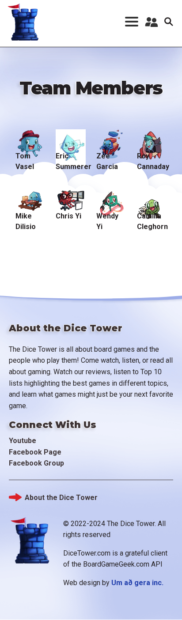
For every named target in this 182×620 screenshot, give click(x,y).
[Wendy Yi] (111, 198)
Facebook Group (36, 463)
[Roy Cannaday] (152, 138)
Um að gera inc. (137, 583)
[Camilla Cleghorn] (152, 198)
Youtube (22, 440)
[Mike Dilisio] (30, 198)
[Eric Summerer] (70, 138)
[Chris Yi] (70, 198)
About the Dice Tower (61, 497)
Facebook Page (35, 452)
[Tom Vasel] (30, 138)
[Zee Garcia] (111, 138)
